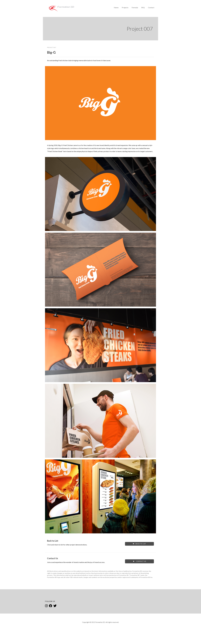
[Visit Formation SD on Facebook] (50, 606)
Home (116, 7)
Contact (151, 7)
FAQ (143, 7)
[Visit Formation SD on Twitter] (55, 606)
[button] (139, 544)
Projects (125, 7)
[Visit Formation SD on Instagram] (46, 606)
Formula (135, 7)
